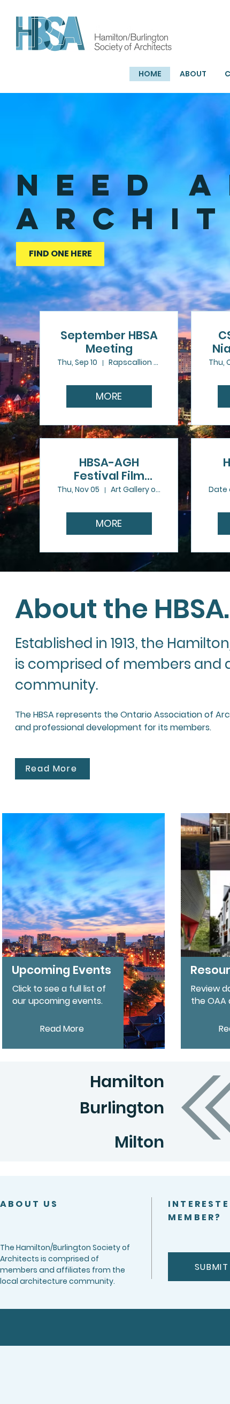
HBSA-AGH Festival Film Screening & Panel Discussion (108, 469)
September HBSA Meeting (109, 342)
